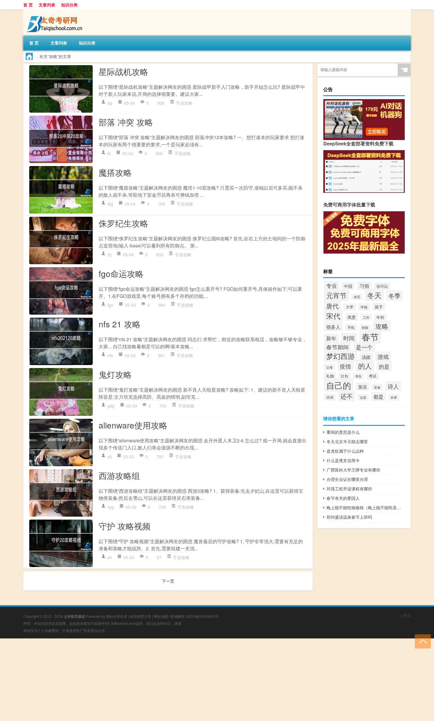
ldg (110, 204)
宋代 (333, 316)
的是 (384, 366)
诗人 (393, 386)
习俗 (364, 285)
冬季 (394, 295)
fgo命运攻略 (121, 273)
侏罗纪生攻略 (123, 223)
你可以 (382, 286)
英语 (362, 386)
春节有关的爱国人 (343, 498)
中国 (348, 286)
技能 (365, 327)
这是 (363, 397)
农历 (357, 297)
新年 (331, 338)
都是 (378, 396)
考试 (372, 376)
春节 (370, 336)
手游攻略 (184, 103)
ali (109, 456)
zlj (109, 254)
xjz (109, 103)
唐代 (332, 305)
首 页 (28, 5)
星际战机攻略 (123, 71)
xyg (110, 507)
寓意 (351, 317)
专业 (331, 285)
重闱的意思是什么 (343, 432)
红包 (344, 375)
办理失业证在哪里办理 (347, 479)
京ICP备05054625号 (202, 616)
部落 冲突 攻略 (126, 122)
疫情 (345, 366)
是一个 (364, 347)
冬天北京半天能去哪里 (347, 441)
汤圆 (366, 357)
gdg (111, 406)
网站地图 (161, 616)
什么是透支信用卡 (343, 460)
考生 (358, 376)
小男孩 (405, 615)
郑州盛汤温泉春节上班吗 (349, 517)
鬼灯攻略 (115, 374)
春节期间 (337, 347)
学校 (364, 307)
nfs (110, 355)
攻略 (381, 326)
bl (109, 153)
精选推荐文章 (140, 616)
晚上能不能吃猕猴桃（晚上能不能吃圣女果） (366, 507)
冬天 (374, 295)
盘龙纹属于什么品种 (345, 451)
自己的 (338, 385)
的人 (365, 366)
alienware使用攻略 (133, 425)
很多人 (333, 326)
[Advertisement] (177, 679)
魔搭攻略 (115, 172)
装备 (377, 387)
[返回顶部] (421, 641)
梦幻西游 (340, 356)
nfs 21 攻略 (120, 324)
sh (109, 557)
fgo (110, 305)
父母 (329, 367)
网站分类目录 (116, 616)
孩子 (379, 306)
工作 (366, 317)
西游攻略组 (119, 475)
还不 (346, 396)
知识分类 (69, 5)
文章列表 (47, 5)
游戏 (383, 356)
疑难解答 (178, 616)
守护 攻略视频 (125, 526)
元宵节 (336, 295)
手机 (351, 327)
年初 (380, 317)
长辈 (394, 397)
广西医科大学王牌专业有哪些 (353, 470)
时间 (349, 338)
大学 (349, 307)
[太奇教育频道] (54, 11)
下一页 (168, 581)
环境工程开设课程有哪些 (349, 489)
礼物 (330, 376)
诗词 (329, 397)
